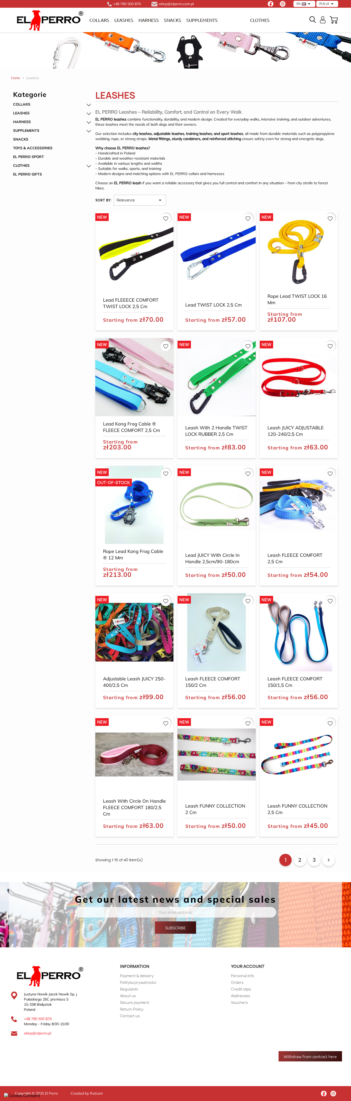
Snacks (172, 20)
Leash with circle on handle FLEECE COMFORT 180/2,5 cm (134, 807)
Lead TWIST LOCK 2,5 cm (213, 305)
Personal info (242, 975)
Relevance (140, 200)
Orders (237, 982)
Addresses (240, 995)
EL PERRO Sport (28, 156)
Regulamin (129, 989)
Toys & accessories (32, 148)
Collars (99, 20)
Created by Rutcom (87, 1093)
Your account (247, 966)
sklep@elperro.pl (37, 1033)
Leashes (123, 20)
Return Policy (131, 1009)
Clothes (21, 165)
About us (128, 995)
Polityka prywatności (138, 982)
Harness (148, 20)
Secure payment (134, 1002)
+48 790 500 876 (38, 1018)
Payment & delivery (137, 975)
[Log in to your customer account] (323, 19)
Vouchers (239, 1002)
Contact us (130, 1015)
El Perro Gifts (27, 174)
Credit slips (241, 989)
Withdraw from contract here (310, 1056)
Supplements (202, 20)
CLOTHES (260, 20)
